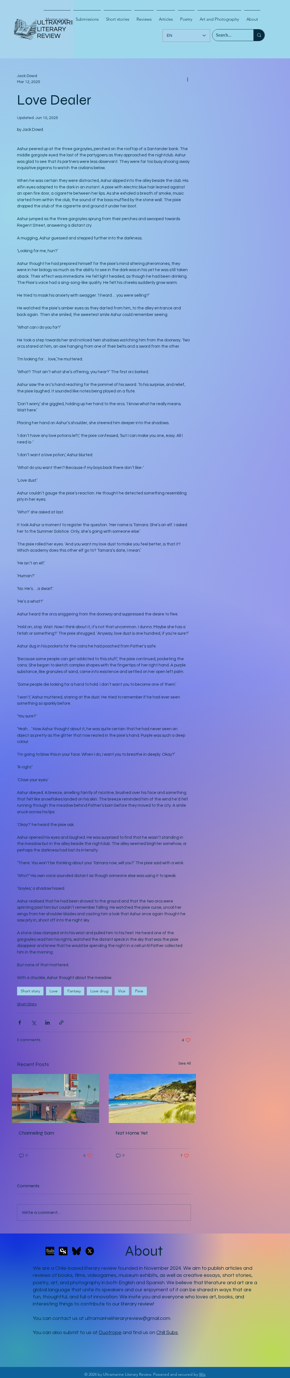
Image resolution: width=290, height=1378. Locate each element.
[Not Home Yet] (152, 1098)
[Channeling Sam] (55, 1098)
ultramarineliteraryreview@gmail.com (127, 1318)
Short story (30, 990)
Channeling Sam (36, 1133)
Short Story (27, 1004)
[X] (90, 1251)
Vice (121, 990)
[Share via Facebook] (19, 1022)
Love (54, 990)
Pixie (139, 990)
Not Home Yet (132, 1133)
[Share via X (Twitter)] (33, 1022)
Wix (202, 1374)
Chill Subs (167, 1332)
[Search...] (259, 35)
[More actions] (187, 79)
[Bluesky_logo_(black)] (76, 1251)
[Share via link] (61, 1022)
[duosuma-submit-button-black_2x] (50, 1251)
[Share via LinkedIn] (47, 1022)
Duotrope (110, 1332)
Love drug (99, 990)
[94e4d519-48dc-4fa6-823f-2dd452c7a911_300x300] (63, 1251)
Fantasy (74, 990)
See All (184, 1063)
